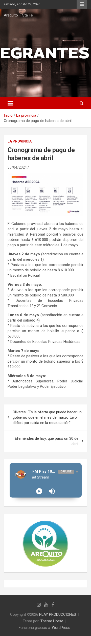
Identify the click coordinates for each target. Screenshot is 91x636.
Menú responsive (82, 4)
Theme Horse (51, 621)
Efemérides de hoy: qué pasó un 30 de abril (46, 441)
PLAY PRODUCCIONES (57, 614)
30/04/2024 (17, 167)
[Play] (39, 491)
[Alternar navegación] (10, 103)
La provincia (20, 141)
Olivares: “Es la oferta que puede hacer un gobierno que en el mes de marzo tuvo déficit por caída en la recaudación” (47, 417)
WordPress (61, 627)
